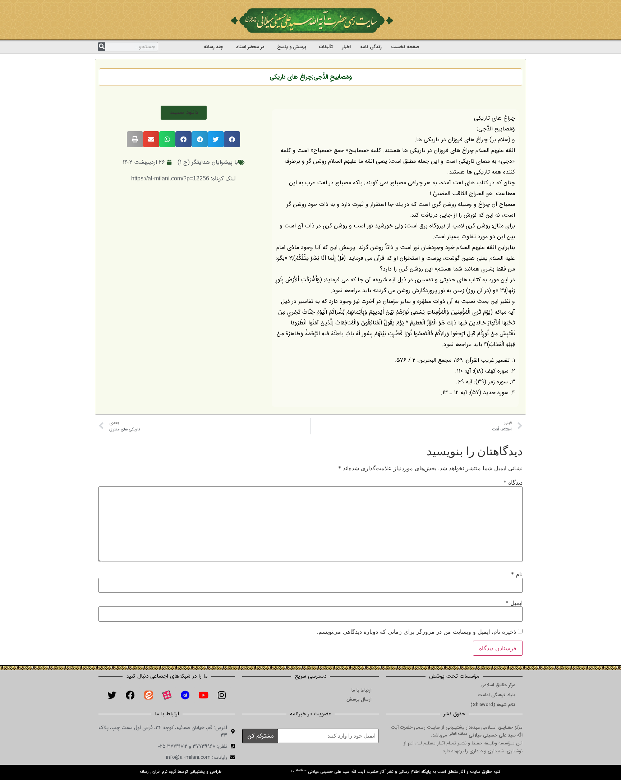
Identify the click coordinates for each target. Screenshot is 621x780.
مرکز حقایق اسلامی (497, 685)
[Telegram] (185, 695)
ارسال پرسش (359, 699)
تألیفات (326, 47)
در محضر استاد (250, 47)
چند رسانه (213, 47)
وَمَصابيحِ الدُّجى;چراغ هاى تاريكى (311, 77)
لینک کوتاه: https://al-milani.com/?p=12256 (183, 178)
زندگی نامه (371, 47)
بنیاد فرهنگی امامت (496, 695)
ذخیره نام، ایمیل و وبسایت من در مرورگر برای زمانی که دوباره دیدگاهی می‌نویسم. (416, 631)
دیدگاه (513, 482)
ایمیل (514, 603)
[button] (184, 113)
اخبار (346, 47)
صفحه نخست (405, 47)
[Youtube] (203, 695)
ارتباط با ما (361, 690)
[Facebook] (130, 695)
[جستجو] (101, 46)
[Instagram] (222, 695)
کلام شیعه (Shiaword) (492, 705)
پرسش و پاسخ (291, 47)
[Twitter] (112, 695)
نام (517, 574)
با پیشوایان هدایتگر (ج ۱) (208, 162)
